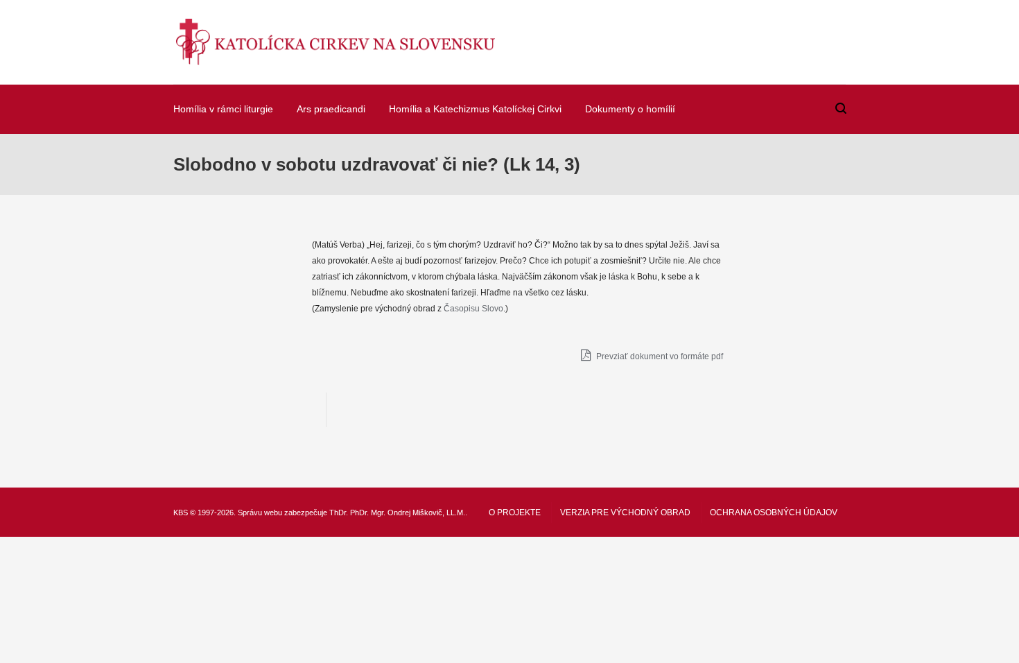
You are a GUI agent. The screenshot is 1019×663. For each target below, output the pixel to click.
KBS (180, 512)
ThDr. (338, 512)
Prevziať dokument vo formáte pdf (658, 356)
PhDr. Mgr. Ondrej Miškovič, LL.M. (407, 512)
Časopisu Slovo (473, 308)
